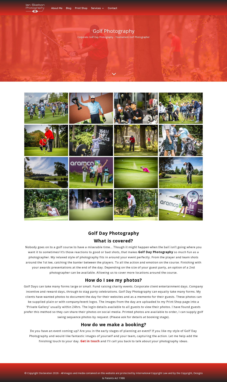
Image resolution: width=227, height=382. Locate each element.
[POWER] (181, 155)
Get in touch (90, 341)
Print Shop (81, 8)
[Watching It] (46, 155)
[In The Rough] (136, 155)
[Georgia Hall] (136, 187)
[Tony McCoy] (136, 219)
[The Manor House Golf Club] (46, 187)
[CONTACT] (181, 122)
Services (96, 8)
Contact (112, 8)
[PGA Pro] (181, 187)
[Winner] (91, 187)
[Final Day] (46, 122)
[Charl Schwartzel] (91, 122)
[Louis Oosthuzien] (91, 155)
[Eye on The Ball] (91, 219)
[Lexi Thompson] (46, 219)
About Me (56, 8)
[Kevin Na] (136, 122)
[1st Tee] (181, 219)
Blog (68, 8)
